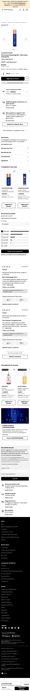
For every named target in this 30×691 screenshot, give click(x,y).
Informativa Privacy (15, 457)
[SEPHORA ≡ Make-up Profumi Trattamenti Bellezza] (8, 9)
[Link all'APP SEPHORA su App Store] (15, 635)
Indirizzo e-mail (5, 468)
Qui (2, 642)
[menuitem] (23, 9)
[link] (15, 251)
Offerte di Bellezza (5, 641)
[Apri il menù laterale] (2, 10)
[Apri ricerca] (20, 10)
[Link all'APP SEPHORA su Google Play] (6, 635)
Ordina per (4, 221)
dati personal (13, 459)
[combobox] (15, 224)
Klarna (25, 69)
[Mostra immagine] (14, 38)
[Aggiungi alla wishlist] (14, 171)
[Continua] (26, 39)
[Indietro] (4, 39)
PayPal (21, 69)
